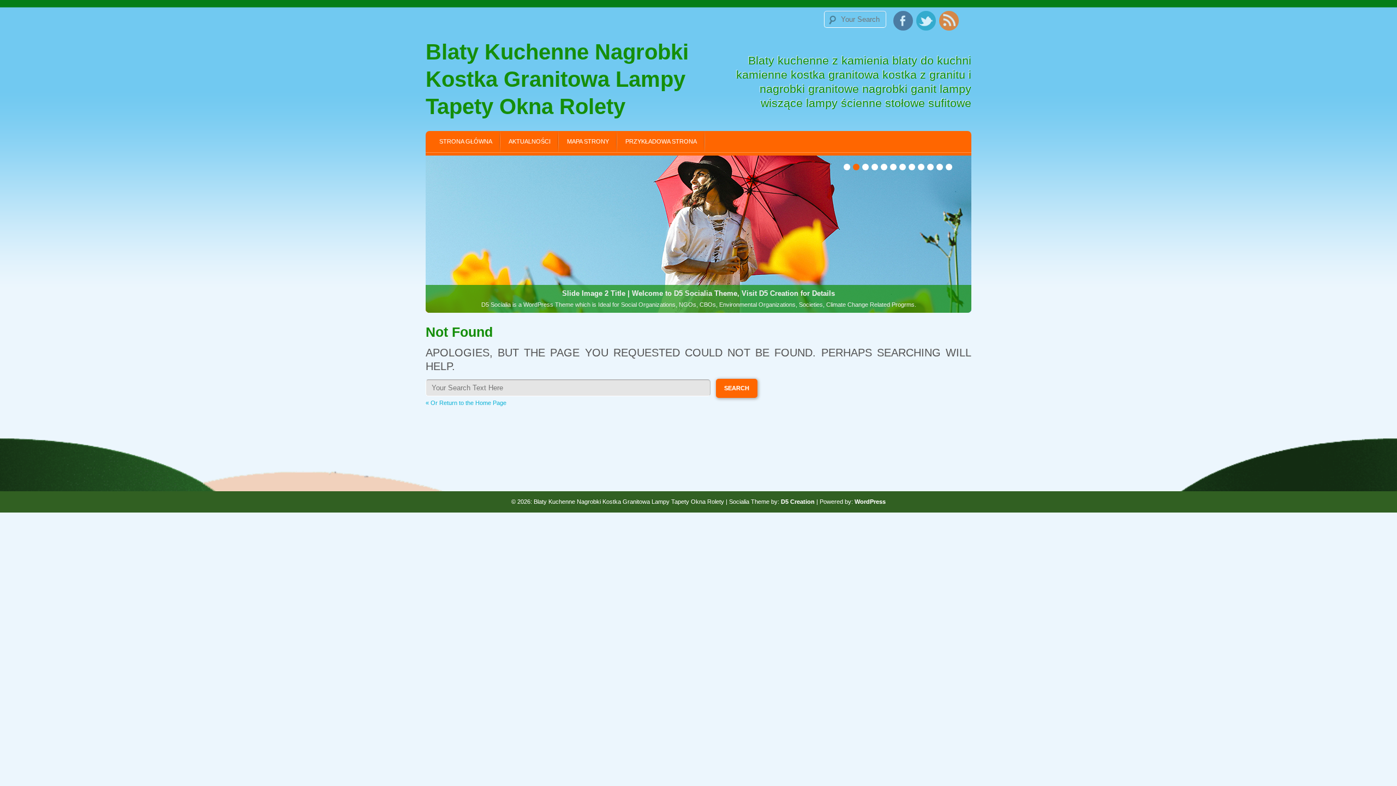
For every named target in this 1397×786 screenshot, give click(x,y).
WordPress (870, 501)
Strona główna (465, 141)
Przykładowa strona (661, 141)
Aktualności (530, 141)
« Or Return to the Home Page (466, 403)
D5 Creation (798, 501)
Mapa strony (588, 141)
